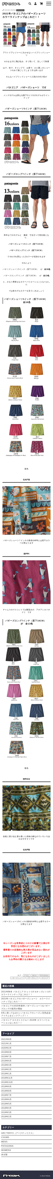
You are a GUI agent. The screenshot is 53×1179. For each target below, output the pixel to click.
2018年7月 (6, 1095)
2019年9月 (6, 1052)
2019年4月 (6, 1065)
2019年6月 (6, 1061)
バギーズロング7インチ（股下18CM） (26, 174)
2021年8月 (6, 1039)
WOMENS (6, 1150)
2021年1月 (6, 1043)
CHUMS (5, 1137)
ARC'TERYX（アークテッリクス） (18, 1133)
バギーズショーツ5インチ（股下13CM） (26, 108)
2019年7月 (6, 1056)
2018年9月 (6, 1086)
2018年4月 (6, 1108)
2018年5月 (6, 1104)
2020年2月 (6, 1048)
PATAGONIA (20, 10)
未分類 (4, 1155)
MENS (4, 1142)
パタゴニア (45, 978)
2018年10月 (7, 1082)
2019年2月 (6, 1069)
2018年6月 (6, 1099)
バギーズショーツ (17, 978)
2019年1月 (6, 1074)
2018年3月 (6, 1112)
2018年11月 (7, 1078)
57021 (26, 975)
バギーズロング (32, 978)
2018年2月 (6, 1117)
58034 (34, 975)
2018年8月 (6, 1091)
